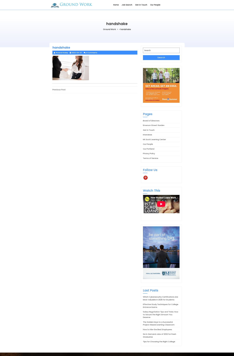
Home (116, 5)
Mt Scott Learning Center (154, 139)
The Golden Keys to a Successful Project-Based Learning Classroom (159, 323)
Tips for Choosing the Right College (159, 341)
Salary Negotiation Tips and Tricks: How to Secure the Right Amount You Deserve (160, 314)
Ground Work (109, 29)
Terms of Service (150, 158)
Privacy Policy (149, 153)
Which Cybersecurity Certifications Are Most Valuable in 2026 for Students (160, 298)
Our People (155, 5)
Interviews (147, 134)
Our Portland (148, 149)
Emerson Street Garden (153, 125)
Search (161, 57)
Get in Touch (141, 5)
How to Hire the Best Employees (157, 329)
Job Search (127, 5)
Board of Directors (151, 120)
